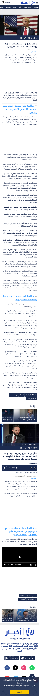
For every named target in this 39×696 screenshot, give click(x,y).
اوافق (19, 692)
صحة (14, 7)
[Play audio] (5, 468)
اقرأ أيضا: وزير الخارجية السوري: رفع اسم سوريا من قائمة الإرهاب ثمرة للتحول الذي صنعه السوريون (21, 531)
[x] (15, 667)
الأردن (19, 7)
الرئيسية (36, 7)
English (7, 2)
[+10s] (35, 468)
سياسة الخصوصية (9, 685)
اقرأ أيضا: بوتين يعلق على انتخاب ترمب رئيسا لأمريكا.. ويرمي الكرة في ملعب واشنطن (19, 109)
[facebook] (7, 667)
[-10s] (31, 468)
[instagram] (23, 667)
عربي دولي (33, 51)
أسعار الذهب (27, 7)
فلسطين (8, 7)
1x (9, 468)
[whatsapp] (32, 667)
